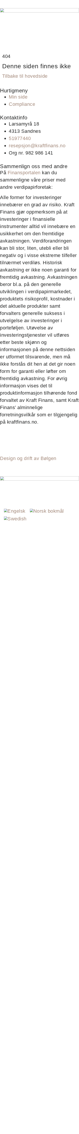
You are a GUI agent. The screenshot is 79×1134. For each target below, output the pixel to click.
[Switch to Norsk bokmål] (47, 511)
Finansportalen (24, 172)
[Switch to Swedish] (15, 519)
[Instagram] (5, 441)
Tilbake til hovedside (25, 76)
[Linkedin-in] (18, 441)
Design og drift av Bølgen (28, 458)
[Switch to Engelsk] (15, 511)
